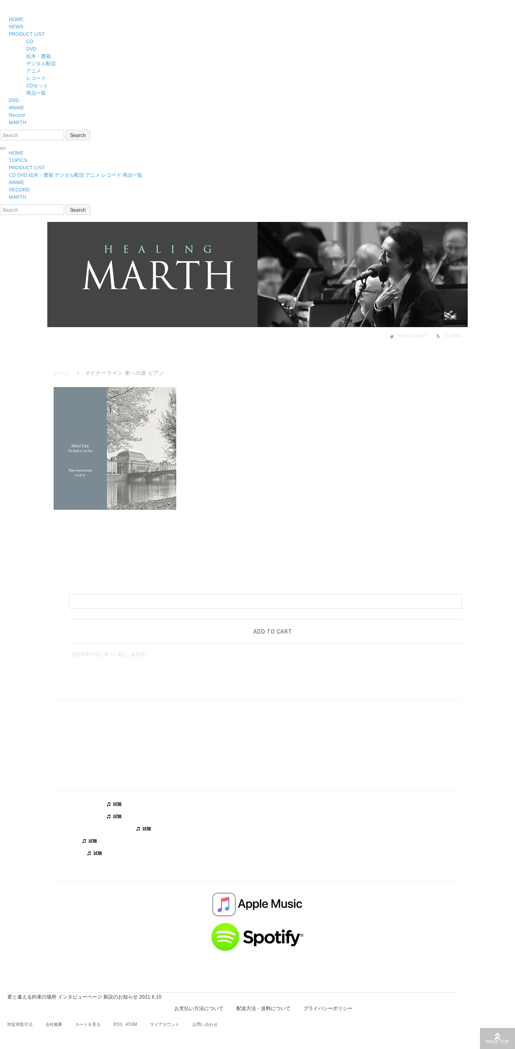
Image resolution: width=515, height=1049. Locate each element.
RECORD (19, 189)
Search (78, 134)
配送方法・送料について (263, 1008)
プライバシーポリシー (327, 1008)
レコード (36, 78)
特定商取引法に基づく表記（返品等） (110, 654)
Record (17, 115)
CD (29, 41)
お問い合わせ (205, 1024)
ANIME (16, 107)
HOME (16, 19)
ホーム (61, 373)
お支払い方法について (199, 1008)
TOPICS (18, 160)
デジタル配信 (41, 63)
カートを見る (88, 1024)
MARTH (17, 122)
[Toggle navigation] (3, 148)
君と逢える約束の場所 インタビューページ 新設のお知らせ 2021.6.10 (84, 997)
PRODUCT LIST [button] (27, 167)
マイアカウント (164, 1024)
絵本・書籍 (38, 56)
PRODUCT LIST (27, 34)
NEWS (16, 26)
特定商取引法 (20, 1024)
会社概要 (54, 1024)
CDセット (37, 85)
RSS (118, 1024)
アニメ (33, 71)
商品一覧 (36, 93)
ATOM (131, 1024)
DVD (31, 49)
